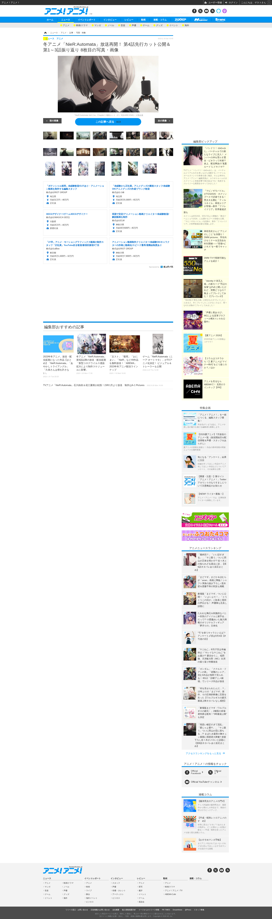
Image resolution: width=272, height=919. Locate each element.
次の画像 (162, 120)
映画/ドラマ (82, 25)
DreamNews (177, 910)
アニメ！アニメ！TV (173, 890)
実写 (140, 887)
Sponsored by (154, 267)
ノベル (111, 25)
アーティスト (118, 894)
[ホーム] (45, 33)
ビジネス (90, 902)
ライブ (89, 890)
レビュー (129, 19)
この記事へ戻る (108, 121)
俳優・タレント (119, 890)
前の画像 (54, 120)
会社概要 (115, 910)
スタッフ (116, 883)
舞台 (88, 894)
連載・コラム (160, 19)
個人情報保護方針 (129, 910)
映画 (88, 887)
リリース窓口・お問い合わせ (76, 910)
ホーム (50, 19)
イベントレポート (87, 19)
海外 (187, 25)
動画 (143, 19)
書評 (140, 890)
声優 (134, 25)
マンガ (97, 25)
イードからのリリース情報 (149, 910)
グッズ (159, 25)
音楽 (123, 25)
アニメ (66, 25)
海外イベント (91, 898)
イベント (173, 25)
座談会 (141, 902)
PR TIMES (166, 910)
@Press (188, 910)
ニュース (65, 19)
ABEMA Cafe (170, 894)
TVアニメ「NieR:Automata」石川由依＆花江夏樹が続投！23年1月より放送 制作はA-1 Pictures (103, 385)
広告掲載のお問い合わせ (100, 910)
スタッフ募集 (199, 910)
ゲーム (146, 25)
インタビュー (110, 19)
